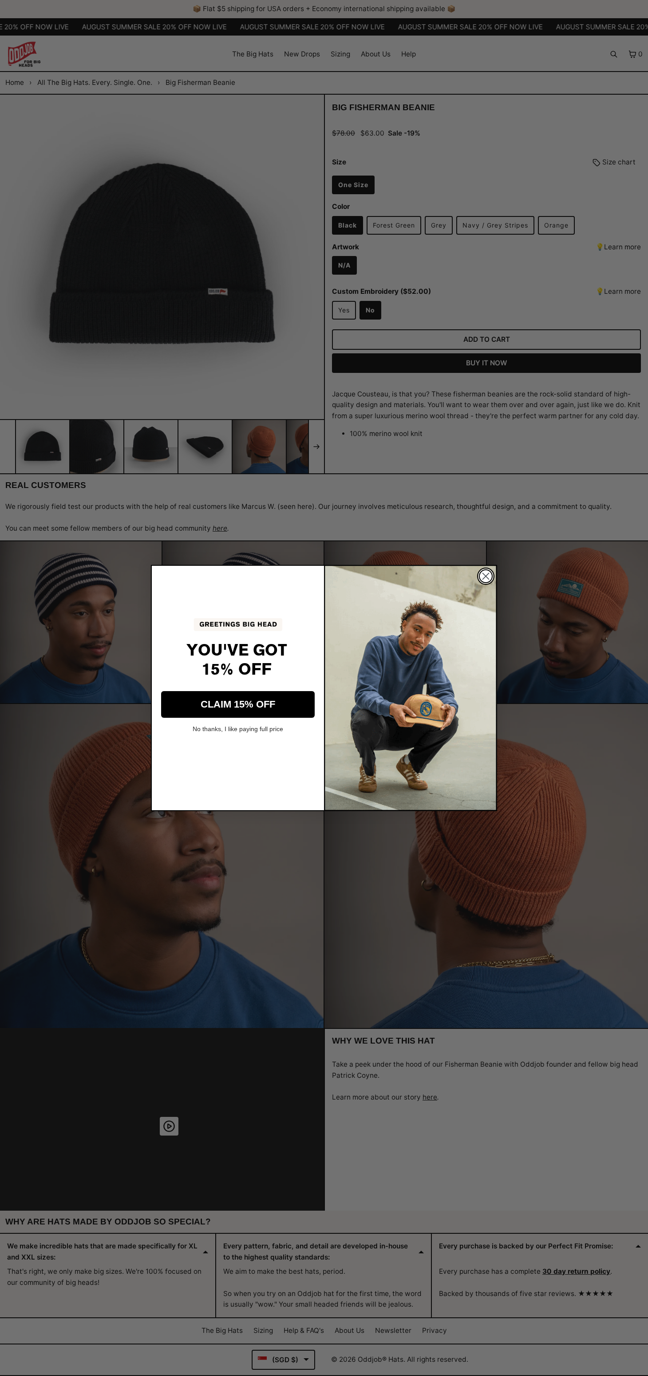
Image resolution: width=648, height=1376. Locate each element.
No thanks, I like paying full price (238, 728)
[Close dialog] (486, 576)
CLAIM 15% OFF (238, 704)
